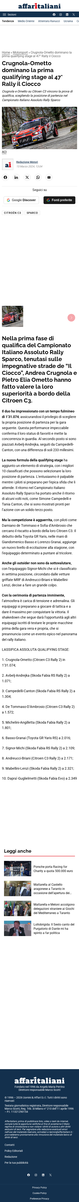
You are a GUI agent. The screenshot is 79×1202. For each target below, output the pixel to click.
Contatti (9, 1144)
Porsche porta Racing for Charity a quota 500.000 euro (53, 869)
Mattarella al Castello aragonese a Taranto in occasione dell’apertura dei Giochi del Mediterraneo (52, 889)
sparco (32, 212)
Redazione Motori (27, 162)
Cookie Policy (40, 1193)
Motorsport (20, 52)
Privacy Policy (39, 1187)
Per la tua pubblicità (16, 1162)
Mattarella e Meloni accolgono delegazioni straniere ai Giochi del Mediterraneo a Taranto (54, 909)
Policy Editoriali (14, 1150)
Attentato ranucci (49, 21)
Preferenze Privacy (39, 1198)
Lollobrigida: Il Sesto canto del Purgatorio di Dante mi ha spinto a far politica (54, 929)
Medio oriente (26, 21)
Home (6, 52)
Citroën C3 (12, 212)
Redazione (11, 1156)
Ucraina (68, 21)
